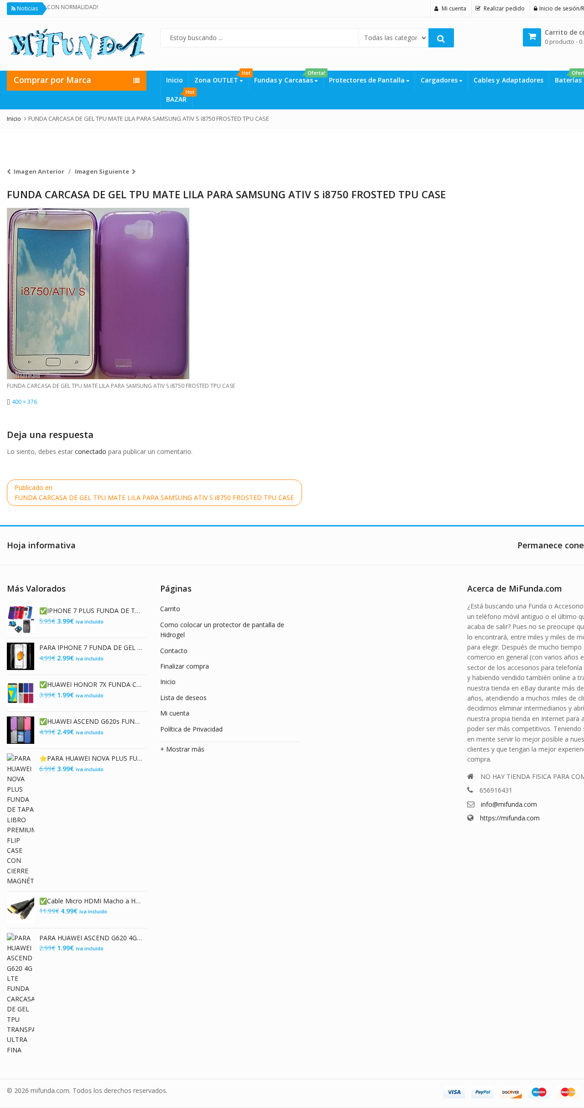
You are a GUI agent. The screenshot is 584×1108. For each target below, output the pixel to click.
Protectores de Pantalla (368, 80)
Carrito (170, 608)
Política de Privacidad (191, 729)
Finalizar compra (184, 666)
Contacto (174, 650)
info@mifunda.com (509, 804)
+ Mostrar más (182, 749)
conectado (90, 451)
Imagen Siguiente (102, 171)
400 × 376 (24, 402)
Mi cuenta (174, 713)
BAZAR (179, 96)
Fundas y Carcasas (288, 77)
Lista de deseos (183, 697)
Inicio (174, 80)
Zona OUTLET (221, 77)
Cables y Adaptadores (508, 80)
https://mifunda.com (510, 818)
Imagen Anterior (39, 171)
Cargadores (440, 80)
